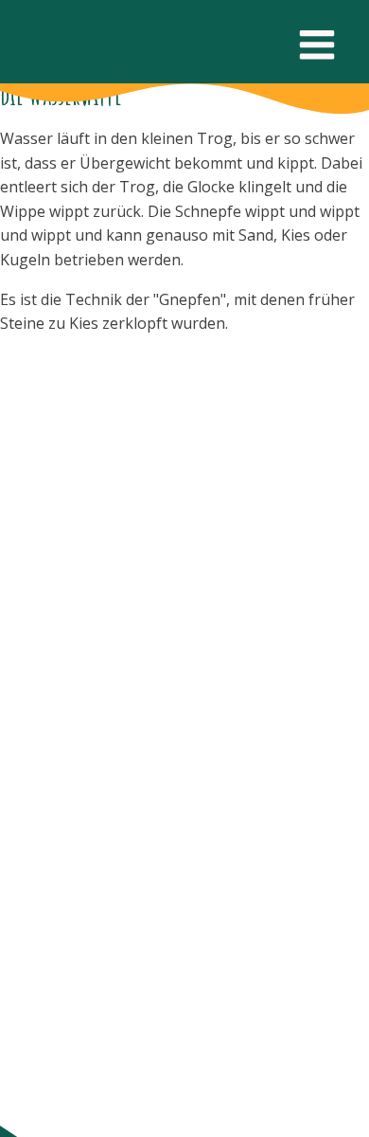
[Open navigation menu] (317, 47)
